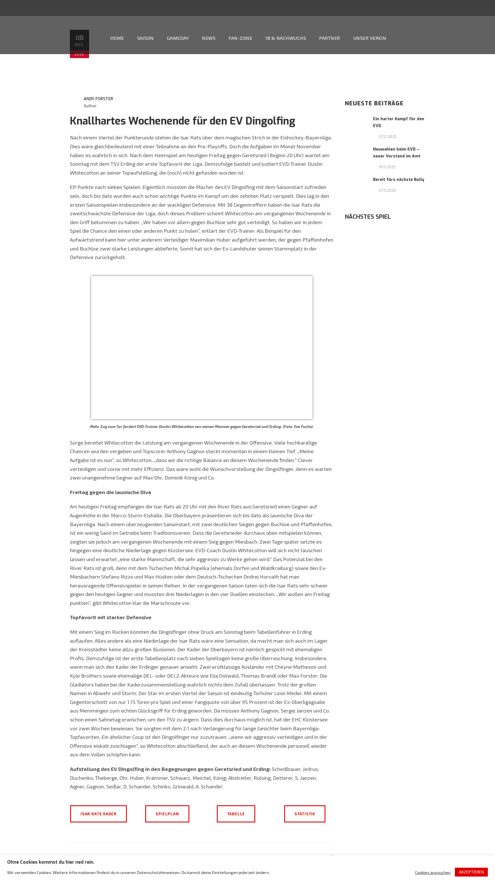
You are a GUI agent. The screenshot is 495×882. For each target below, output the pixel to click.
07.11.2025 (387, 190)
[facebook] (462, 7)
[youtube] (472, 7)
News (208, 38)
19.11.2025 (387, 167)
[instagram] (483, 7)
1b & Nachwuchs (285, 38)
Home (117, 38)
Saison (145, 38)
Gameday (178, 38)
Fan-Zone (240, 38)
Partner (329, 38)
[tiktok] (441, 7)
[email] (451, 7)
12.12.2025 (387, 136)
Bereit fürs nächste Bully (398, 179)
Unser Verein (369, 38)
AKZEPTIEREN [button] (471, 871)
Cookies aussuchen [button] (433, 872)
